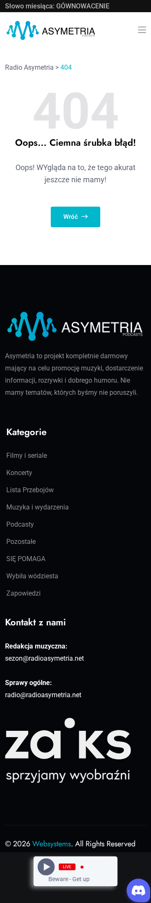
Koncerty (19, 473)
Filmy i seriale (26, 455)
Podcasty (20, 524)
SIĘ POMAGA (25, 559)
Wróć (71, 216)
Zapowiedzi (23, 593)
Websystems (51, 843)
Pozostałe (21, 542)
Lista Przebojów (30, 490)
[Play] (46, 867)
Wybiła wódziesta (32, 576)
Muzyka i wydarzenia (37, 507)
